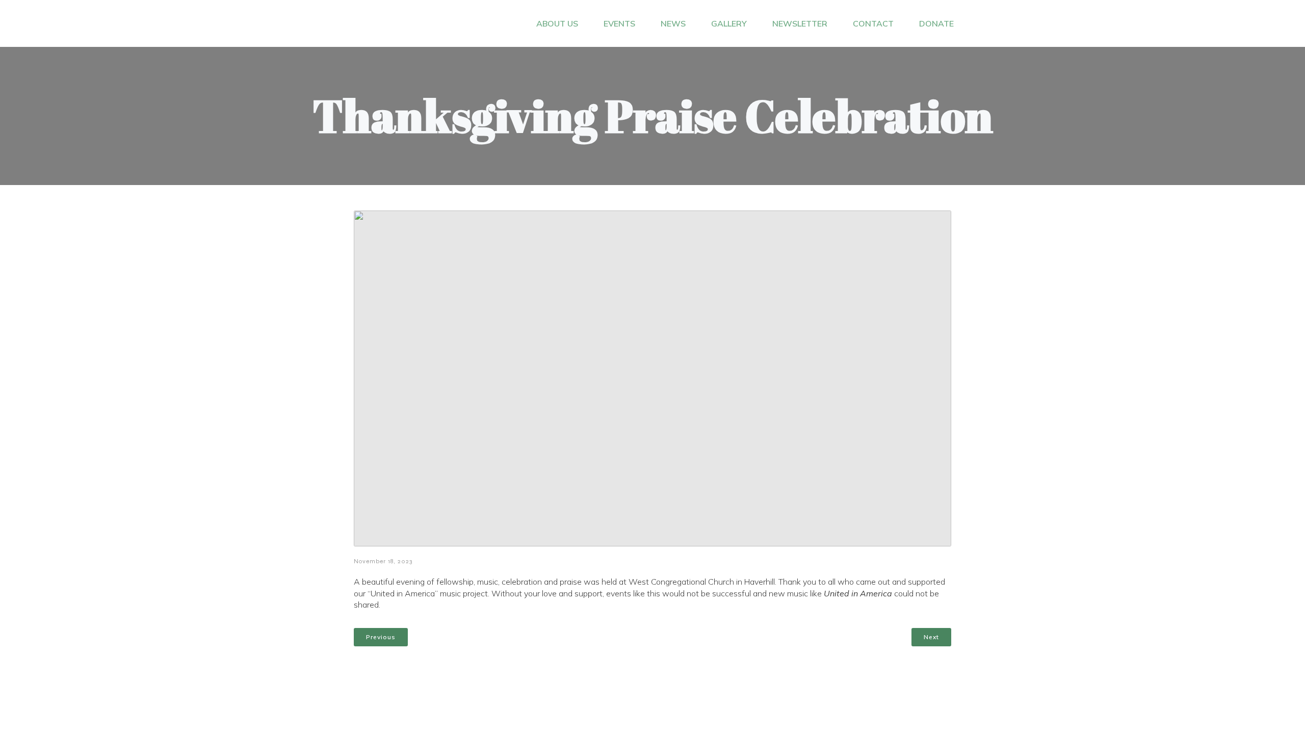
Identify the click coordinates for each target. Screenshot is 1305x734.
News (673, 23)
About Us (557, 23)
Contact (873, 23)
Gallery (729, 23)
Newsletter (799, 23)
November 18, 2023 (383, 561)
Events (619, 23)
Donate (936, 23)
